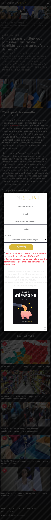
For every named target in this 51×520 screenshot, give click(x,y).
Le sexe (7, 235)
